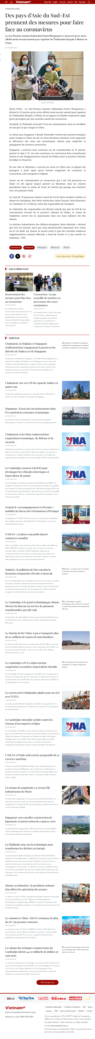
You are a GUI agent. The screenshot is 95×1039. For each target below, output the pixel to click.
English (55, 2)
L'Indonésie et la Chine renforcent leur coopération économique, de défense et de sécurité (29, 438)
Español (70, 2)
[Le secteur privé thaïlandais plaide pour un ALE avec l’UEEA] (76, 700)
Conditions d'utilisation (72, 1007)
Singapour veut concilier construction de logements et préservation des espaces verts (30, 819)
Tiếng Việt (47, 2)
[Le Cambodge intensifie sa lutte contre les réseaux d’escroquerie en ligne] (76, 727)
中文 (75, 2)
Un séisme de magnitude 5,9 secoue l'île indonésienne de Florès (27, 789)
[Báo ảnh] (63, 998)
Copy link (29, 256)
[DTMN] (46, 998)
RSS (84, 1007)
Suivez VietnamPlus (64, 256)
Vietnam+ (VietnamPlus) (23, 2)
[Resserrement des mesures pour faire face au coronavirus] (19, 282)
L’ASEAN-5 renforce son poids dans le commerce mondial (26, 536)
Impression (23, 256)
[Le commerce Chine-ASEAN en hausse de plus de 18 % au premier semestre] (76, 925)
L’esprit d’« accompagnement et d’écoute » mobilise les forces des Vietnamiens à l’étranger (32, 509)
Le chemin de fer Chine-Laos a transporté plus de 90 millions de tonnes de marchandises (32, 635)
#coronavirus (15, 247)
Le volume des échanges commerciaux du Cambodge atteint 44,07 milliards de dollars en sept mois (31, 951)
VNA (56, 1011)
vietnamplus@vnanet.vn (59, 1025)
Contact (89, 1011)
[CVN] (31, 998)
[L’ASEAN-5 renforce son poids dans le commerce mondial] (76, 541)
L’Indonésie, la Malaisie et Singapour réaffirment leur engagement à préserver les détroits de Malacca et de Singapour (30, 347)
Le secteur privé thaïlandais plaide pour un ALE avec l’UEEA (32, 694)
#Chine (66, 247)
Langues (49, 1011)
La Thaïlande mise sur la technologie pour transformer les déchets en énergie (29, 846)
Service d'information (68, 1011)
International (12, 9)
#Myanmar (55, 247)
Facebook (11, 256)
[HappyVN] (79, 998)
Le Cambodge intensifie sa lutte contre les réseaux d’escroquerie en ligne (29, 721)
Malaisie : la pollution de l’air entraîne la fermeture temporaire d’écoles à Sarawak (28, 571)
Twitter (17, 256)
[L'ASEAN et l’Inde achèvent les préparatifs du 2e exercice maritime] (76, 762)
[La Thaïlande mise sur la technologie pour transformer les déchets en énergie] (76, 852)
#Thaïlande (29, 247)
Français (62, 2)
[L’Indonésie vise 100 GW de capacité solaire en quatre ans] (76, 390)
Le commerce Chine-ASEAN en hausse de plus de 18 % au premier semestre (31, 920)
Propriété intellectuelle (53, 1007)
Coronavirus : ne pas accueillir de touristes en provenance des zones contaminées (47, 300)
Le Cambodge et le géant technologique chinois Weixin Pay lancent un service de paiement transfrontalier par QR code (32, 606)
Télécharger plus (47, 982)
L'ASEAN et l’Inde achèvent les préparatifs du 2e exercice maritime (32, 757)
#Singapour (42, 247)
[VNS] (14, 998)
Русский (82, 2)
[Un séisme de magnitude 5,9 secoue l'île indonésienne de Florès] (76, 795)
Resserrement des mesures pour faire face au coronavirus (18, 298)
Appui (90, 1007)
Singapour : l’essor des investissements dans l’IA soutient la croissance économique (30, 410)
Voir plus (14, 338)
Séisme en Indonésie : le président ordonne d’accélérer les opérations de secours (29, 887)
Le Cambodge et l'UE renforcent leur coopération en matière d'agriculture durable (31, 664)
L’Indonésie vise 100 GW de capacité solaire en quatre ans (31, 384)
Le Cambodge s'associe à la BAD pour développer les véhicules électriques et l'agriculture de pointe (27, 471)
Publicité (81, 1011)
